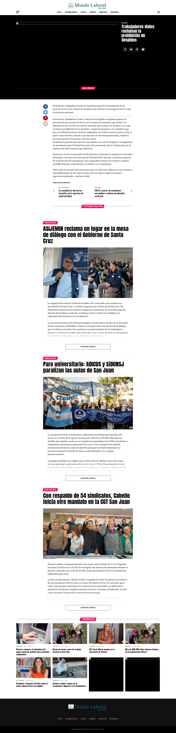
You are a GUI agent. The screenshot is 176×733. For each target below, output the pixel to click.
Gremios (93, 12)
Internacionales (71, 12)
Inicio (59, 12)
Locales (83, 12)
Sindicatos (103, 12)
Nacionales (115, 12)
